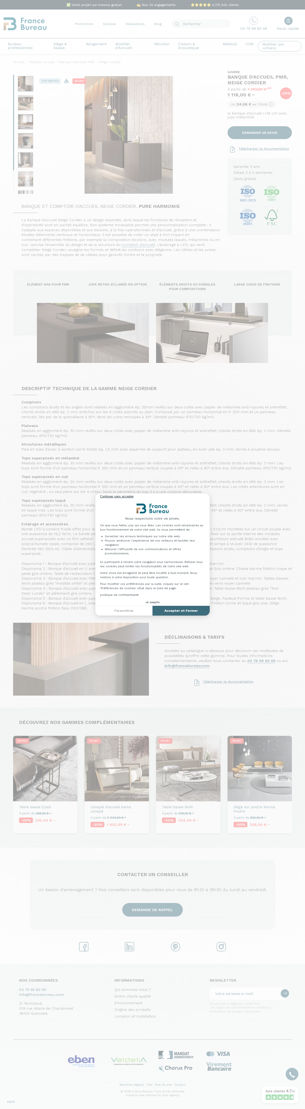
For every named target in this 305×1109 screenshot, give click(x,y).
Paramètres (123, 610)
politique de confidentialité (119, 595)
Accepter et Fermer (181, 610)
